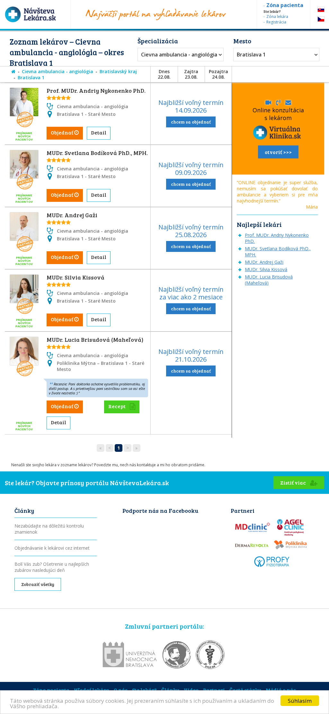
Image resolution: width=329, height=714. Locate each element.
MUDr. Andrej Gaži (72, 215)
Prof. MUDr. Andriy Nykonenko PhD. (96, 90)
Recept (117, 406)
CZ (321, 19)
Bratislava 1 (251, 54)
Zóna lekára (277, 16)
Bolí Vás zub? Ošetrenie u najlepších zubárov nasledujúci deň (51, 567)
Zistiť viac (293, 482)
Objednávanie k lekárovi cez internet (52, 548)
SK (321, 9)
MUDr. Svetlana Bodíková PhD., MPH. (97, 153)
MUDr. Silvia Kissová (75, 277)
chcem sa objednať (191, 122)
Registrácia (276, 22)
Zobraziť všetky (37, 584)
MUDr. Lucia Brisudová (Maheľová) (95, 339)
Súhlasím (300, 700)
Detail (98, 132)
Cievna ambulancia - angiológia (179, 54)
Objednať (62, 132)
